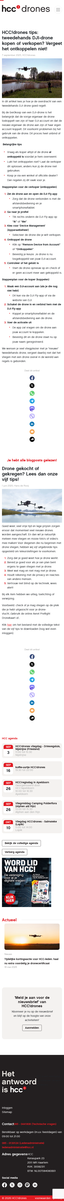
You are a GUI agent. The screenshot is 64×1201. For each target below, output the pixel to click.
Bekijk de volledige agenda (21, 843)
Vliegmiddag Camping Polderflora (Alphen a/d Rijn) (36, 805)
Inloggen (7, 1107)
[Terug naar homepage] (26, 9)
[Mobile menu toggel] (58, 10)
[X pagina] (12, 1185)
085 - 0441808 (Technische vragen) (35, 1124)
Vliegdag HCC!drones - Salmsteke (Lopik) (36, 823)
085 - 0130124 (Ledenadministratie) (23, 1143)
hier (9, 624)
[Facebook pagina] (4, 1185)
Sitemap (7, 1112)
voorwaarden (43, 1198)
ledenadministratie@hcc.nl (18, 1147)
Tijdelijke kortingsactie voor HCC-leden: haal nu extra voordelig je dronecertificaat (31, 961)
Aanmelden (32, 1027)
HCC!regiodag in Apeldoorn (32, 782)
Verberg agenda (14, 852)
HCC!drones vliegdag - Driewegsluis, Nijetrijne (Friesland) (37, 748)
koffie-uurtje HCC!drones (30, 767)
